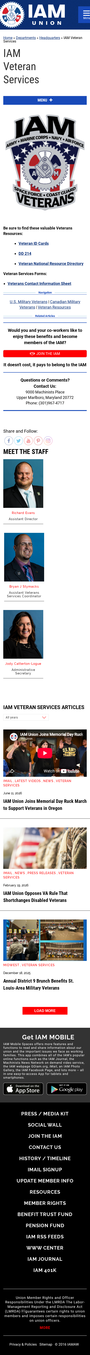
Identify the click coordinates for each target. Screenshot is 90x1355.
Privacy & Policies (23, 1344)
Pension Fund (45, 1225)
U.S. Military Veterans (28, 301)
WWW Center (45, 1248)
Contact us (45, 1147)
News (48, 781)
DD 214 (25, 253)
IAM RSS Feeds (45, 1236)
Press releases (42, 873)
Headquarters (49, 38)
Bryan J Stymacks (24, 586)
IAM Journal (45, 1259)
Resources (45, 1192)
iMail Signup (45, 1169)
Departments (26, 38)
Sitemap (46, 1344)
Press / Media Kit (45, 1114)
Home (7, 38)
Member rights (45, 1203)
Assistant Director (23, 519)
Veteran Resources (54, 307)
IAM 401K (45, 1270)
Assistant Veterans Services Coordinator (24, 594)
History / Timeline (45, 1158)
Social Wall (45, 1125)
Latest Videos (28, 781)
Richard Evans (23, 513)
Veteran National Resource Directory (51, 263)
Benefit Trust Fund (45, 1214)
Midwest (11, 965)
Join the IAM (45, 1136)
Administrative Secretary (23, 671)
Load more (45, 1011)
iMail (7, 781)
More (45, 1328)
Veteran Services (38, 965)
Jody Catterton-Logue (23, 663)
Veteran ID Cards (34, 243)
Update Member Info (45, 1181)
